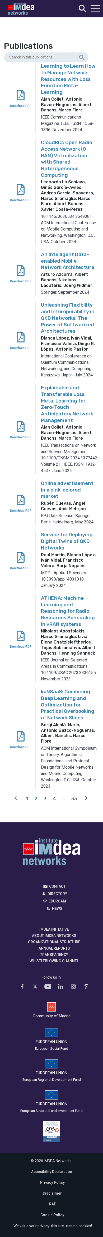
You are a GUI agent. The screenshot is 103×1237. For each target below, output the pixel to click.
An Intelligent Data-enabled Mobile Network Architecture (67, 260)
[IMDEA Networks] (21, 9)
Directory (57, 894)
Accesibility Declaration (51, 1172)
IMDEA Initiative (54, 929)
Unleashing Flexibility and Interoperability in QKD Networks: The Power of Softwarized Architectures (68, 318)
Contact (57, 886)
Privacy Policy (52, 1182)
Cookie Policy (52, 1215)
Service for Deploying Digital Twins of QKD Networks (67, 541)
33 (74, 799)
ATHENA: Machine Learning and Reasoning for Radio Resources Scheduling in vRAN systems (68, 611)
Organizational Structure (54, 942)
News (57, 908)
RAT (52, 1204)
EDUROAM (57, 901)
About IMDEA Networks (54, 936)
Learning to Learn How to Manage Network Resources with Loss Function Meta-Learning (68, 79)
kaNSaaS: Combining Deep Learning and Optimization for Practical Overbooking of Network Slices (67, 705)
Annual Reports (54, 948)
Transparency (54, 955)
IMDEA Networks (51, 853)
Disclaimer (52, 1193)
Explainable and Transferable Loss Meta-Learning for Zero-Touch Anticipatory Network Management (67, 404)
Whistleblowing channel (54, 961)
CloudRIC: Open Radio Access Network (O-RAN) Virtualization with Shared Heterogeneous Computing (66, 158)
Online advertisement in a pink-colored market (67, 489)
